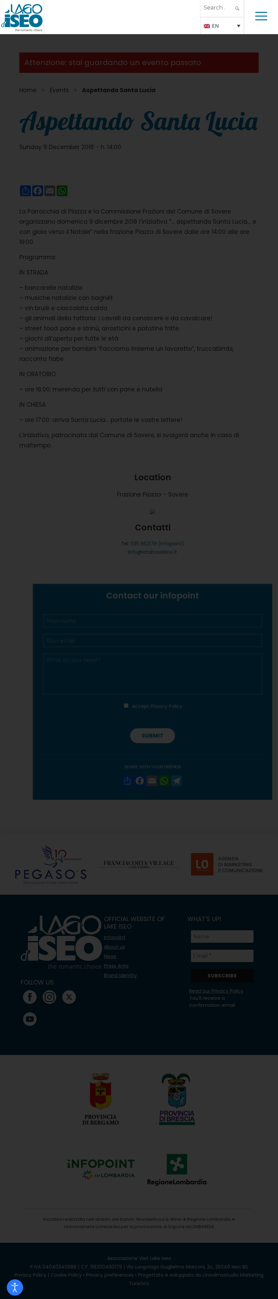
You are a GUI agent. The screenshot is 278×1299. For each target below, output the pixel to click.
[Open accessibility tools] (15, 1287)
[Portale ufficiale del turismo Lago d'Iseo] (22, 17)
